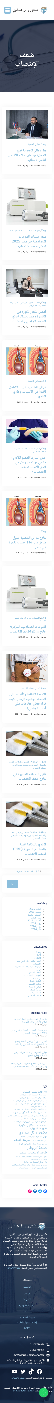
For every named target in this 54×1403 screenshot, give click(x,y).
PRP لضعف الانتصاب (32, 1092)
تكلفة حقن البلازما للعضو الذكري (17, 1116)
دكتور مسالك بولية (38, 1128)
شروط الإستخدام (27, 1317)
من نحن (27, 1293)
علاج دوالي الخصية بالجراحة (38, 1160)
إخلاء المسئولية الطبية (27, 1323)
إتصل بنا (27, 1299)
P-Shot (34, 762)
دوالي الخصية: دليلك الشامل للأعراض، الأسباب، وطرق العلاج (27, 392)
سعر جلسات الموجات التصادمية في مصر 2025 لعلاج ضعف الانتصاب (29, 242)
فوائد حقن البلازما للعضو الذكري (21, 1165)
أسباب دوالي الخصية (39, 1095)
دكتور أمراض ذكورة (41, 1126)
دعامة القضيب (34, 984)
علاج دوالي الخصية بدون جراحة (35, 1162)
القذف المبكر (29, 1112)
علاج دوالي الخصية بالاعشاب (23, 1157)
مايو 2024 (36, 929)
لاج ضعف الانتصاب (24, 1168)
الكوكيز (27, 1328)
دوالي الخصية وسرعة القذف (39, 1141)
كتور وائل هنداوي (42, 1168)
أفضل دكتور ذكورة (25, 1098)
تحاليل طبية (35, 981)
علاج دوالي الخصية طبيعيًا (39, 1165)
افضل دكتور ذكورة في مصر (27, 303)
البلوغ (38, 970)
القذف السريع (42, 1113)
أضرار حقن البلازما (25, 1095)
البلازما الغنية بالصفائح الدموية (27, 449)
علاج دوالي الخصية (40, 1156)
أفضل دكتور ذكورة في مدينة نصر (19, 1101)
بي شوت (27, 765)
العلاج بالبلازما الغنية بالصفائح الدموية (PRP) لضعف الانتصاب (29, 849)
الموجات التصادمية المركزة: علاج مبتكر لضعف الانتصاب (28, 629)
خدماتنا (27, 1312)
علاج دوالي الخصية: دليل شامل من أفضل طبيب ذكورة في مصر (27, 543)
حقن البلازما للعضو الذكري (39, 1122)
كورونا (34, 1168)
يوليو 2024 (35, 924)
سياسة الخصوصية (27, 1306)
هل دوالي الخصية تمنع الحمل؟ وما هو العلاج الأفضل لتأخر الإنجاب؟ (27, 155)
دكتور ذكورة (26, 1125)
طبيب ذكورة (23, 1153)
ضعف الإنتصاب (15, 231)
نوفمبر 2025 (35, 909)
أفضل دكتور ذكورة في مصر (37, 1104)
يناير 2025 (36, 918)
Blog (43, 144)
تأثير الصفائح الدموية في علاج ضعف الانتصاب (29, 776)
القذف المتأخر (35, 973)
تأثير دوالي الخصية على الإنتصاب (37, 1116)
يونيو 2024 (35, 926)
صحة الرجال (34, 306)
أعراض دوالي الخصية (39, 1098)
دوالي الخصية (34, 144)
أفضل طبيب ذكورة (20, 1104)
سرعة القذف (35, 990)
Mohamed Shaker (23, 1391)
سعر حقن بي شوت (27, 1144)
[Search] (12, 884)
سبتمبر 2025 (35, 912)
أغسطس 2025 (34, 915)
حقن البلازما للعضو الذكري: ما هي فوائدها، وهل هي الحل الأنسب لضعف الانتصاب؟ (28, 465)
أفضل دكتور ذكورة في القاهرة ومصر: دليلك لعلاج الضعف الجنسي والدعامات (29, 317)
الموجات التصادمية (31, 231)
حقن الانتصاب (43, 1119)
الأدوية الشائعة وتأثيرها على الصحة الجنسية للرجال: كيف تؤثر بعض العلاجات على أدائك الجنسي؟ (27, 701)
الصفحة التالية (21, 871)
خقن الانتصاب (17, 1122)
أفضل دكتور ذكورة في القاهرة (38, 1101)
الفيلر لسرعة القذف (18, 1110)
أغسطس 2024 (34, 921)
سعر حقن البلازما (42, 1144)
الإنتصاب (36, 618)
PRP (45, 1092)
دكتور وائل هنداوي (33, 1132)
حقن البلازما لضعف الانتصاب (29, 1119)
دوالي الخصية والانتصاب (27, 1137)
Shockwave (14, 1268)
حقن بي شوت (27, 1122)
